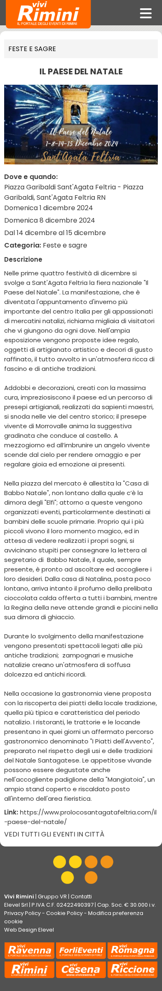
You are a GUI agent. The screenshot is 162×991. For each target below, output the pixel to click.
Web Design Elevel (29, 930)
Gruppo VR (52, 896)
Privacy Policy (22, 913)
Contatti (81, 896)
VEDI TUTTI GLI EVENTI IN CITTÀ (54, 834)
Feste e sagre (32, 49)
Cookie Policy (64, 913)
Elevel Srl (16, 905)
